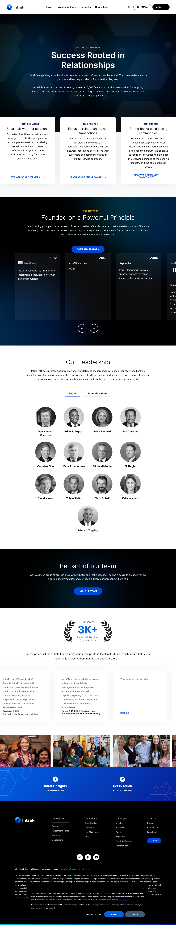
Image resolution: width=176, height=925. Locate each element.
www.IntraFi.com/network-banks (75, 869)
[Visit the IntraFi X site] (88, 857)
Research (120, 827)
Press (150, 823)
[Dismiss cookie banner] (144, 888)
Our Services (58, 818)
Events (118, 832)
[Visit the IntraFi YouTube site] (96, 857)
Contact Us (152, 827)
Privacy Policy (123, 900)
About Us (152, 818)
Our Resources (92, 818)
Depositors (101, 7)
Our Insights (121, 818)
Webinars (89, 827)
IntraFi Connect (92, 832)
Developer (152, 832)
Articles (119, 823)
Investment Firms (66, 7)
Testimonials (121, 846)
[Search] (129, 7)
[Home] (16, 7)
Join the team (88, 591)
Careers (154, 840)
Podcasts (120, 837)
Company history (88, 249)
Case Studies (91, 823)
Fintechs (86, 7)
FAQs (87, 837)
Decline (135, 914)
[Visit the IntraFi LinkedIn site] (80, 857)
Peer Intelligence (123, 841)
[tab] (72, 394)
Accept (114, 914)
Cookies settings (93, 914)
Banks (48, 7)
